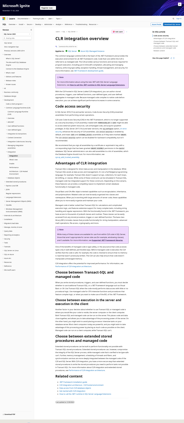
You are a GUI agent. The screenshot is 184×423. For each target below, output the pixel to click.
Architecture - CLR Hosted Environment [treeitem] (18, 172)
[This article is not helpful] (173, 58)
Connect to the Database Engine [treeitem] (17, 69)
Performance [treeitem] (14, 167)
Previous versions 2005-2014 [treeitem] (14, 51)
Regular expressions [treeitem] (13, 193)
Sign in (178, 18)
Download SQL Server (172, 24)
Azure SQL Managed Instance (92, 51)
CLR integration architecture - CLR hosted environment (81, 385)
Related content (159, 51)
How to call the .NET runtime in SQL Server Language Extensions (97, 85)
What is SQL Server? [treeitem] (13, 58)
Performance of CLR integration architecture (73, 266)
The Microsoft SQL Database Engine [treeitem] (16, 63)
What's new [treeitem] (13, 160)
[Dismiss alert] (179, 4)
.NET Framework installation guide (73, 382)
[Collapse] (31, 30)
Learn (58, 32)
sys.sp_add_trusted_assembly (67, 157)
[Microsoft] (4, 18)
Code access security (161, 36)
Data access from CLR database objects (75, 388)
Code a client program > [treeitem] (14, 104)
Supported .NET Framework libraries (107, 240)
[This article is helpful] (171, 58)
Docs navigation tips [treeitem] (11, 47)
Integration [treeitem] (13, 156)
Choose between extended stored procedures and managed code (166, 47)
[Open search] (173, 19)
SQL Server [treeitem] (8, 43)
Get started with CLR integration (72, 391)
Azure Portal (156, 24)
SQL (63, 32)
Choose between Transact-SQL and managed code (166, 42)
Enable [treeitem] (11, 164)
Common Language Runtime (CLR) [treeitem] (18, 113)
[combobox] (17, 34)
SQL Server (72, 32)
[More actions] (127, 31)
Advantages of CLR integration (164, 38)
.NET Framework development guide (88, 71)
